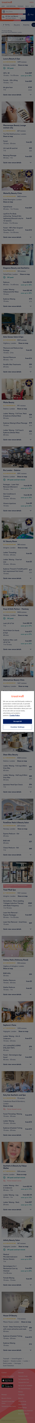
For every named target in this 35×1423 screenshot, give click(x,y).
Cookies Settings (17, 727)
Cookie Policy (15, 715)
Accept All (17, 721)
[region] (17, 711)
